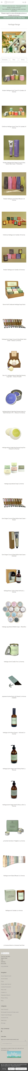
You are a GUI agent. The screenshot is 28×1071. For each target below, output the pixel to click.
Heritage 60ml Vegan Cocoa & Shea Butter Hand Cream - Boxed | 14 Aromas (14, 340)
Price (14, 59)
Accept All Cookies (21, 1069)
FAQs (2, 981)
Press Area (3, 989)
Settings (4, 1069)
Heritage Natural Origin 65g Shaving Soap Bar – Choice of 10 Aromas (14, 448)
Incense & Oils (4, 1017)
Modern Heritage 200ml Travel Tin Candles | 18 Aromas (14, 91)
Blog (2, 1000)
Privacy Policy (4, 998)
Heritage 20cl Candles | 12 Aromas (14, 910)
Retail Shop (4, 1020)
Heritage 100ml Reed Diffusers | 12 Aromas (14, 875)
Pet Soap (3, 1023)
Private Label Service (6, 984)
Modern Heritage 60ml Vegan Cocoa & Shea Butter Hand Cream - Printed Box (14, 163)
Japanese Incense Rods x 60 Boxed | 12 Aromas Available (14, 697)
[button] (14, 1054)
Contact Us (4, 992)
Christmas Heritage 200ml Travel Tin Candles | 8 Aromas (14, 127)
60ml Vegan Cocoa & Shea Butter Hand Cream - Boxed (14, 519)
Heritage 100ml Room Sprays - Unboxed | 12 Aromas (14, 733)
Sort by (23, 59)
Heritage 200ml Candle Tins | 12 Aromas (14, 661)
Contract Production (6, 987)
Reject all (11, 1069)
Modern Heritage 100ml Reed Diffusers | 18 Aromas (14, 199)
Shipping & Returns (5, 995)
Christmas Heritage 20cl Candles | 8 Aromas (14, 235)
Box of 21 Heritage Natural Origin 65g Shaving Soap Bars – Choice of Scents (14, 376)
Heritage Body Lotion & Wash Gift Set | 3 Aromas (14, 591)
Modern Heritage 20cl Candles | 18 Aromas (14, 269)
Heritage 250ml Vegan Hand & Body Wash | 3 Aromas (14, 769)
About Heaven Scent (6, 976)
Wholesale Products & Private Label (9, 1012)
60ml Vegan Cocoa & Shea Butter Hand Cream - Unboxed (14, 555)
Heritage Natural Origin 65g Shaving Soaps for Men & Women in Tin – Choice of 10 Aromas (14, 412)
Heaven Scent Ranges (6, 1015)
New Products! (4, 1009)
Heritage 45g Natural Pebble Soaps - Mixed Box (14, 626)
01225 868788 (4, 966)
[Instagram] (1, 1031)
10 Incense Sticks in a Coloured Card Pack (14, 945)
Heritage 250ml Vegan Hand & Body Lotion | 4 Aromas (14, 805)
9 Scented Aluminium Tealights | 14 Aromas (14, 841)
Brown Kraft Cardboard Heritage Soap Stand (14, 304)
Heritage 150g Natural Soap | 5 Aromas (14, 483)
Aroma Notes (4, 978)
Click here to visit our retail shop (14, 18)
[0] (25, 2)
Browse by (5, 59)
